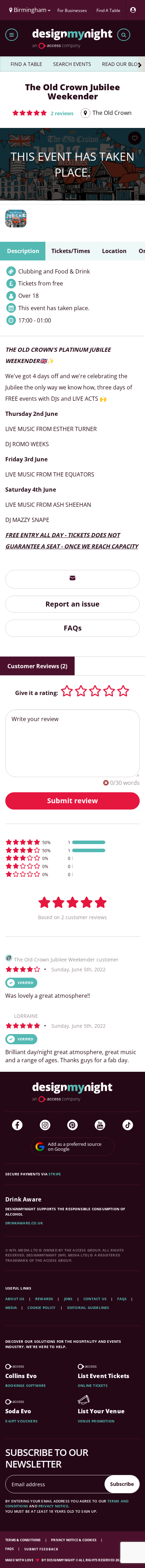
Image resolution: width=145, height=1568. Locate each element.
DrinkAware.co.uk (24, 1222)
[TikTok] (127, 1125)
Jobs (68, 1298)
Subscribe (122, 1484)
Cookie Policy (41, 1307)
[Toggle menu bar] (11, 35)
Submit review (72, 800)
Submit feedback (41, 1549)
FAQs (73, 628)
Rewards (44, 1298)
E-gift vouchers (21, 1421)
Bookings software (25, 1385)
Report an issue (72, 604)
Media (11, 1307)
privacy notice (53, 1506)
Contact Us (95, 1298)
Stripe (55, 1174)
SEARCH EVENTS (72, 64)
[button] (43, 112)
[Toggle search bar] (123, 35)
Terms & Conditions (23, 1540)
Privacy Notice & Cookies (74, 1540)
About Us (15, 1298)
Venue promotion (96, 1421)
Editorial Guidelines (88, 1307)
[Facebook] (17, 1125)
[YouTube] (100, 1125)
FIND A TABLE (26, 64)
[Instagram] (45, 1125)
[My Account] (135, 10)
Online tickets (93, 1385)
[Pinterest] (72, 1125)
